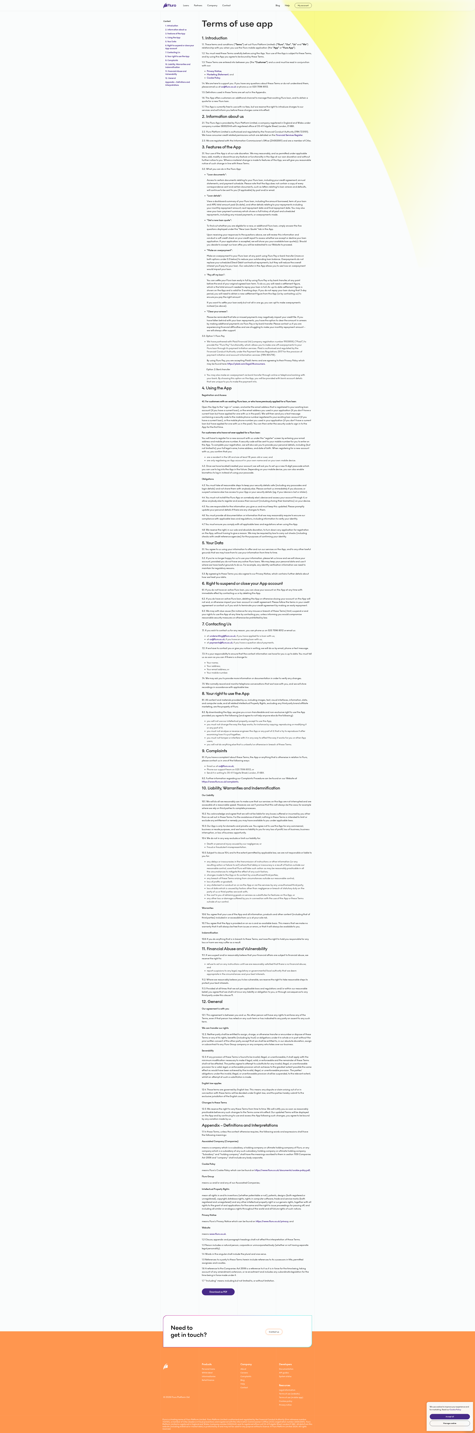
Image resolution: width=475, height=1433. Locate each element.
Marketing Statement (217, 74)
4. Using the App (172, 37)
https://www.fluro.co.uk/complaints (220, 781)
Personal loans (208, 1369)
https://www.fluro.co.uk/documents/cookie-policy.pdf (282, 1170)
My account (303, 5)
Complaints (245, 1376)
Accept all (450, 1417)
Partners (198, 5)
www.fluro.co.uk (217, 1234)
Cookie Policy (213, 77)
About (243, 1369)
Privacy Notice (214, 71)
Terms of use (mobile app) (291, 1397)
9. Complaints (171, 60)
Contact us (274, 1332)
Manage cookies (449, 1423)
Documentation (286, 1369)
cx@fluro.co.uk (228, 86)
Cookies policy (285, 1401)
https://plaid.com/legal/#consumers (246, 363)
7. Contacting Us (172, 52)
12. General (170, 78)
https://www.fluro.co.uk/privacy (272, 1221)
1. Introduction (171, 25)
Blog (278, 5)
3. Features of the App (175, 33)
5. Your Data (170, 41)
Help (287, 5)
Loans (186, 5)
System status (285, 1376)
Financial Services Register (289, 135)
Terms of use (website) (289, 1394)
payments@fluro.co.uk (221, 642)
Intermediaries (208, 1376)
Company (212, 5)
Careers (244, 1373)
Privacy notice (285, 1405)
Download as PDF (218, 1291)
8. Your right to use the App (177, 56)
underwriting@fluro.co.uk (223, 636)
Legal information (287, 1390)
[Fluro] (169, 5)
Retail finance (208, 1380)
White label (207, 1373)
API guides (284, 1373)
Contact (226, 5)
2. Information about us (176, 29)
